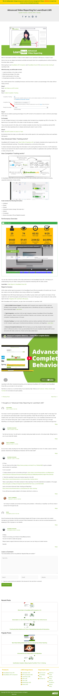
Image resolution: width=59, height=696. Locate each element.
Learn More (19, 309)
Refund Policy (50, 685)
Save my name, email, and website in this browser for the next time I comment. (22, 581)
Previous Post (6, 396)
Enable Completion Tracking (11, 93)
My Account (42, 672)
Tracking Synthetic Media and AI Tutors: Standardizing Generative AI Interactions (29, 629)
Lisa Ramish (9, 407)
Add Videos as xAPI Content (11, 88)
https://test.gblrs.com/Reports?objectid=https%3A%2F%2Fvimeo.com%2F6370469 (23, 483)
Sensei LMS (25, 684)
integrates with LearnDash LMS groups (18, 298)
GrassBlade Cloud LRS (33, 65)
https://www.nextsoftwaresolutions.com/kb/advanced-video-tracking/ (20, 488)
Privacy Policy (51, 677)
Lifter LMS (24, 678)
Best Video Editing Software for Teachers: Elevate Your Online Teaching (29, 642)
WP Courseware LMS (27, 674)
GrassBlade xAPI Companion (18, 65)
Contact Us (42, 678)
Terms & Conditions (51, 681)
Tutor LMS (24, 680)
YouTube (3, 390)
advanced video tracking (47, 65)
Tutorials (38, 12)
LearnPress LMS (26, 676)
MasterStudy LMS (26, 682)
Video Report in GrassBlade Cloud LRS (17, 284)
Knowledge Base (42, 675)
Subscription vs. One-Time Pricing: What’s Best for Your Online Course (29, 619)
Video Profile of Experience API (25, 142)
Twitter (46, 388)
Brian (7, 512)
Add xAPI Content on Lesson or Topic (13, 131)
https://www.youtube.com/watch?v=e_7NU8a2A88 (29, 465)
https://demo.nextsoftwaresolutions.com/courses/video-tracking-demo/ (20, 479)
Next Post (54, 396)
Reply (56, 424)
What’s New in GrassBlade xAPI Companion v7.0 (29, 610)
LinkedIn (50, 388)
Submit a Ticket (51, 673)
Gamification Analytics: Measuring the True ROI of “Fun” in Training (29, 663)
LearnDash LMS (26, 672)
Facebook (41, 388)
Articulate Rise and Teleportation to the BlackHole (29, 653)
